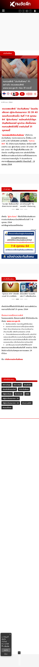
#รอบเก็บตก (7, 407)
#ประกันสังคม (24, 389)
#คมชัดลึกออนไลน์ (9, 389)
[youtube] (26, 11)
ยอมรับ (6, 650)
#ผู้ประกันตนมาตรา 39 (11, 398)
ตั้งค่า (6, 654)
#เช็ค (27, 394)
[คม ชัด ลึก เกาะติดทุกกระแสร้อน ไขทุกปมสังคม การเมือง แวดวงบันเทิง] (19, 4)
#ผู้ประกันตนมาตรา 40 (11, 403)
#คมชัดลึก (27, 385)
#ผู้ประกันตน (7, 394)
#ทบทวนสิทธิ (26, 403)
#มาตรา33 (18, 394)
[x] (23, 11)
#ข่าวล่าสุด (6, 385)
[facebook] (19, 11)
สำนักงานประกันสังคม (14, 359)
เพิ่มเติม (6, 646)
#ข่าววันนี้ (17, 385)
